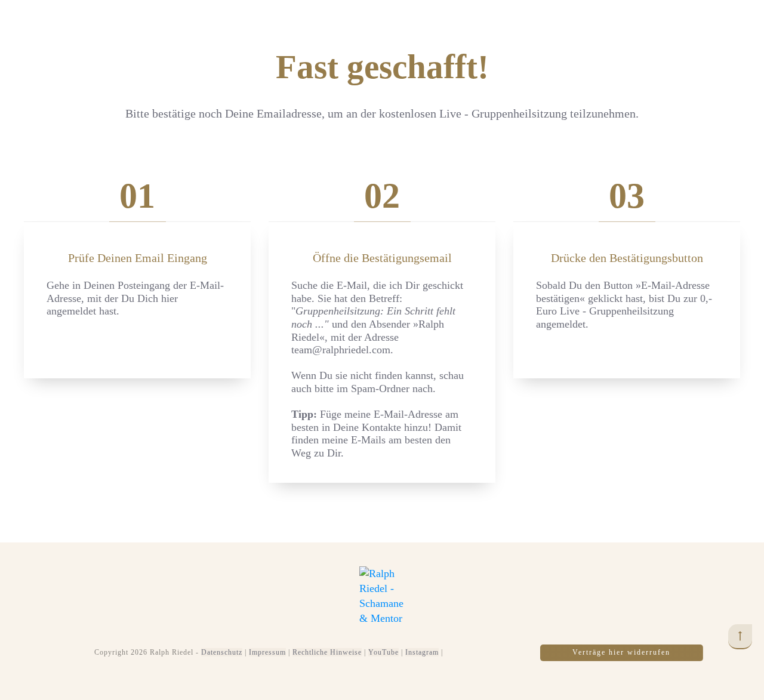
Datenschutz (221, 652)
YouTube (383, 652)
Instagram (422, 652)
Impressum (267, 652)
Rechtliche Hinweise (327, 652)
